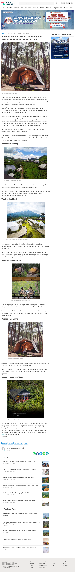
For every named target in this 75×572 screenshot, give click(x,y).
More (71, 8)
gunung (3, 435)
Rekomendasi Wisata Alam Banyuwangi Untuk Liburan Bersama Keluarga (20, 514)
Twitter (31, 565)
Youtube (31, 567)
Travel (66, 8)
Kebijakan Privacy (42, 563)
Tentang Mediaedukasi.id (44, 562)
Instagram (32, 563)
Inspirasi (35, 8)
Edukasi (16, 8)
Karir (54, 565)
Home (3, 8)
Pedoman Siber (42, 567)
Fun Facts (28, 8)
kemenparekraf (18, 443)
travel (25, 443)
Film (22, 8)
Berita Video (65, 565)
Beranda (64, 562)
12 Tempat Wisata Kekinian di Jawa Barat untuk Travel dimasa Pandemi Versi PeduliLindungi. (22, 523)
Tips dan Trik (58, 8)
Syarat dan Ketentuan (43, 565)
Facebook (32, 562)
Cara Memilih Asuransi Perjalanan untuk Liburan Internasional (19, 548)
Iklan (54, 563)
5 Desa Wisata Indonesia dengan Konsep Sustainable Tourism (19, 531)
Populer (9, 8)
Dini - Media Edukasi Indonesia (15, 448)
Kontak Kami (55, 562)
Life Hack (49, 8)
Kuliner (42, 8)
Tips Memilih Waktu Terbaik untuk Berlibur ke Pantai (17, 539)
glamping (4, 443)
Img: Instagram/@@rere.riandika (9, 93)
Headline (11, 443)
